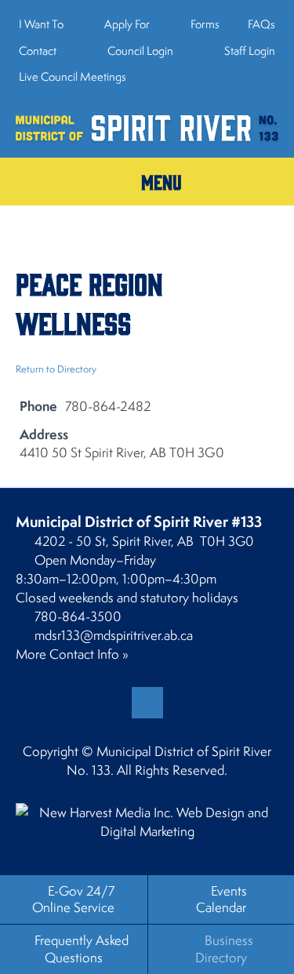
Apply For (127, 23)
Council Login (139, 50)
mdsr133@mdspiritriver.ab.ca (113, 635)
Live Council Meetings (72, 76)
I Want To (41, 23)
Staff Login (248, 50)
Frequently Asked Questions (81, 948)
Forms (205, 23)
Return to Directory (56, 369)
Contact (37, 50)
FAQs (261, 23)
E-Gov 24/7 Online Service (73, 899)
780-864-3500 (78, 616)
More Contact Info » (72, 654)
